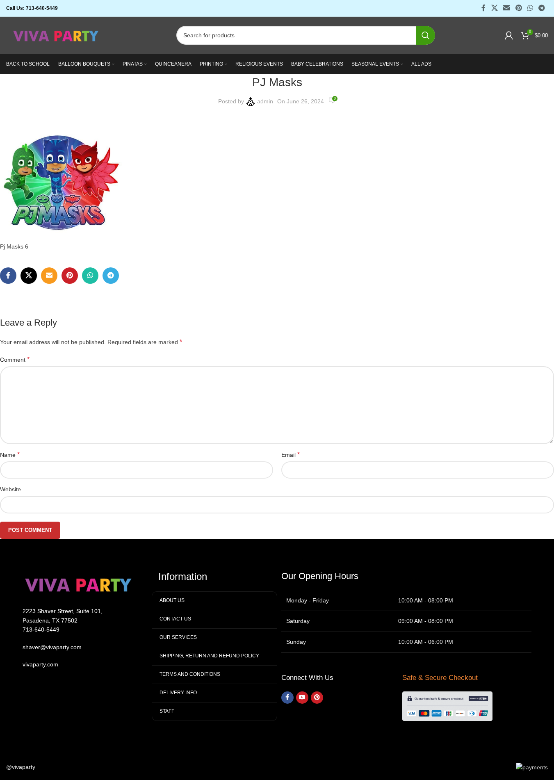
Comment (15, 359)
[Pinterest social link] (518, 8)
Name (10, 454)
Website (10, 489)
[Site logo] (56, 35)
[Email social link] (507, 8)
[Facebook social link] (483, 8)
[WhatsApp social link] (530, 8)
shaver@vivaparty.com (52, 647)
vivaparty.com (40, 664)
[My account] (509, 35)
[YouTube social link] (302, 697)
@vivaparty (20, 767)
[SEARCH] (425, 35)
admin (265, 101)
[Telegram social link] (542, 8)
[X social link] (494, 8)
